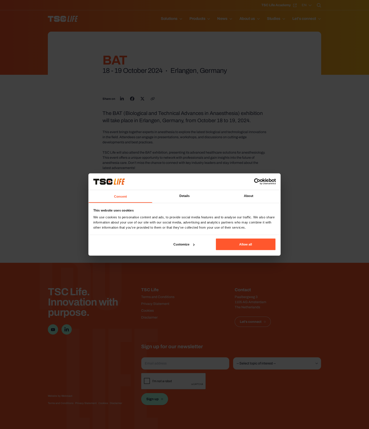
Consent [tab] (120, 196)
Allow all (245, 244)
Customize (181, 244)
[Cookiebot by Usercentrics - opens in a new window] (257, 181)
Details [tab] (184, 195)
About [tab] (248, 195)
